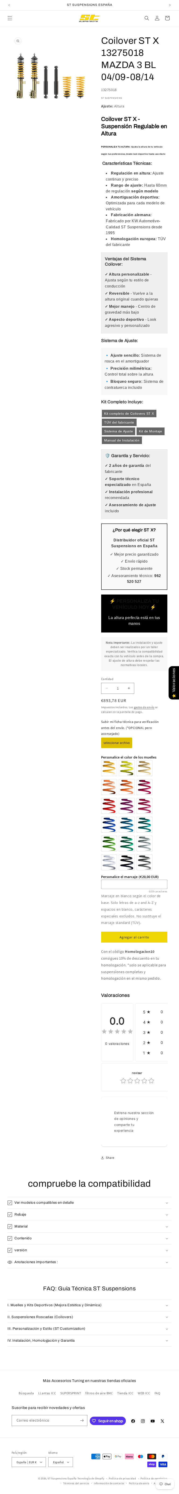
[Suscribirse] (82, 1420)
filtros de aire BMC (99, 1393)
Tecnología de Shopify (90, 1478)
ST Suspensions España (62, 1478)
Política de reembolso (154, 1478)
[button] (10, 18)
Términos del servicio (76, 1483)
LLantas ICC (47, 1393)
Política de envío (139, 1483)
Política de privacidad (122, 1478)
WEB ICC (144, 1393)
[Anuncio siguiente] (170, 5)
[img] (117, 1032)
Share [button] (110, 1158)
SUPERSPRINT (70, 1393)
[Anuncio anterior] (9, 5)
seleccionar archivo (116, 743)
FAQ (157, 1393)
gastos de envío (144, 707)
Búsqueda (26, 1393)
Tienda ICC (125, 1393)
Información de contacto (109, 1483)
